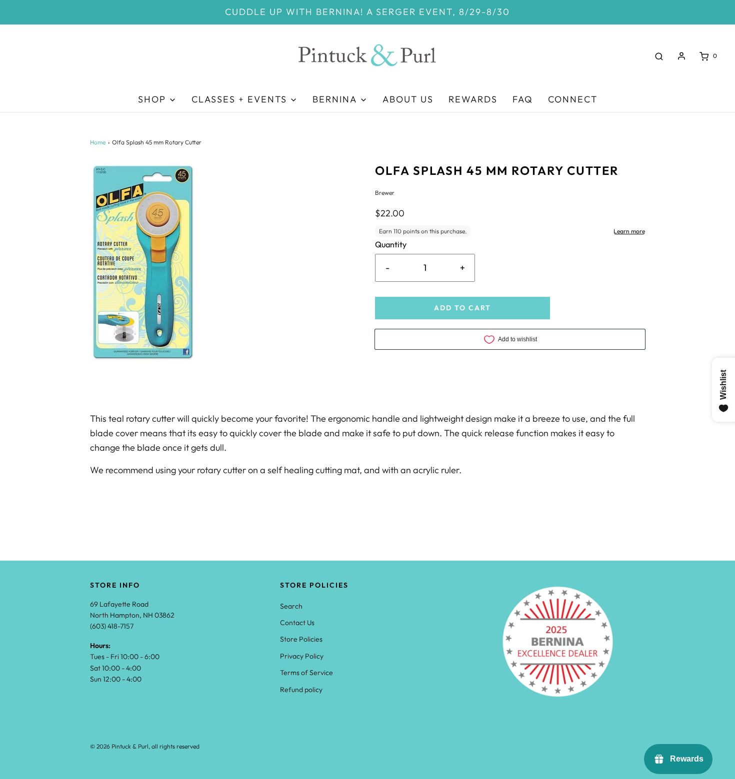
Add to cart (462, 307)
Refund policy (301, 689)
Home (98, 142)
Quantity (390, 244)
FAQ (522, 99)
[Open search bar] (659, 55)
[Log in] (682, 55)
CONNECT (573, 99)
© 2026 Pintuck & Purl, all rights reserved (145, 746)
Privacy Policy (302, 656)
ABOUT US (408, 99)
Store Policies (301, 639)
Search (291, 606)
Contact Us (297, 622)
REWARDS (473, 99)
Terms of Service (306, 672)
